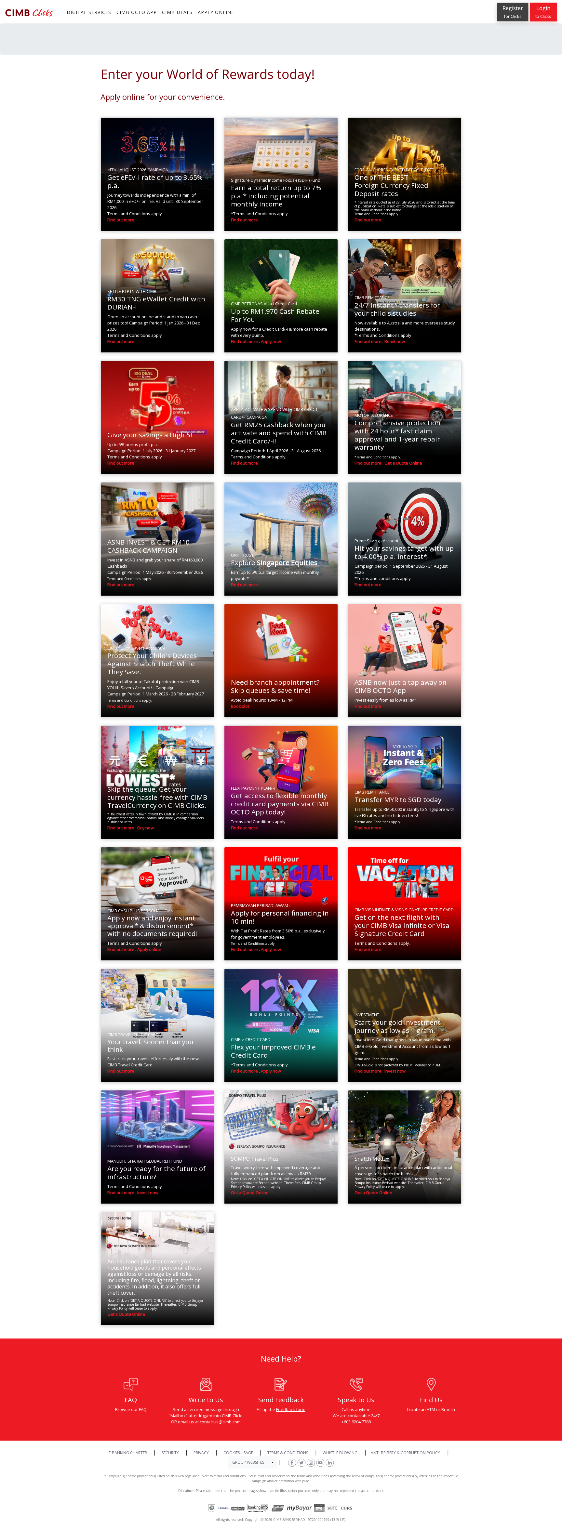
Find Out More (315, 131)
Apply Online (356, 131)
